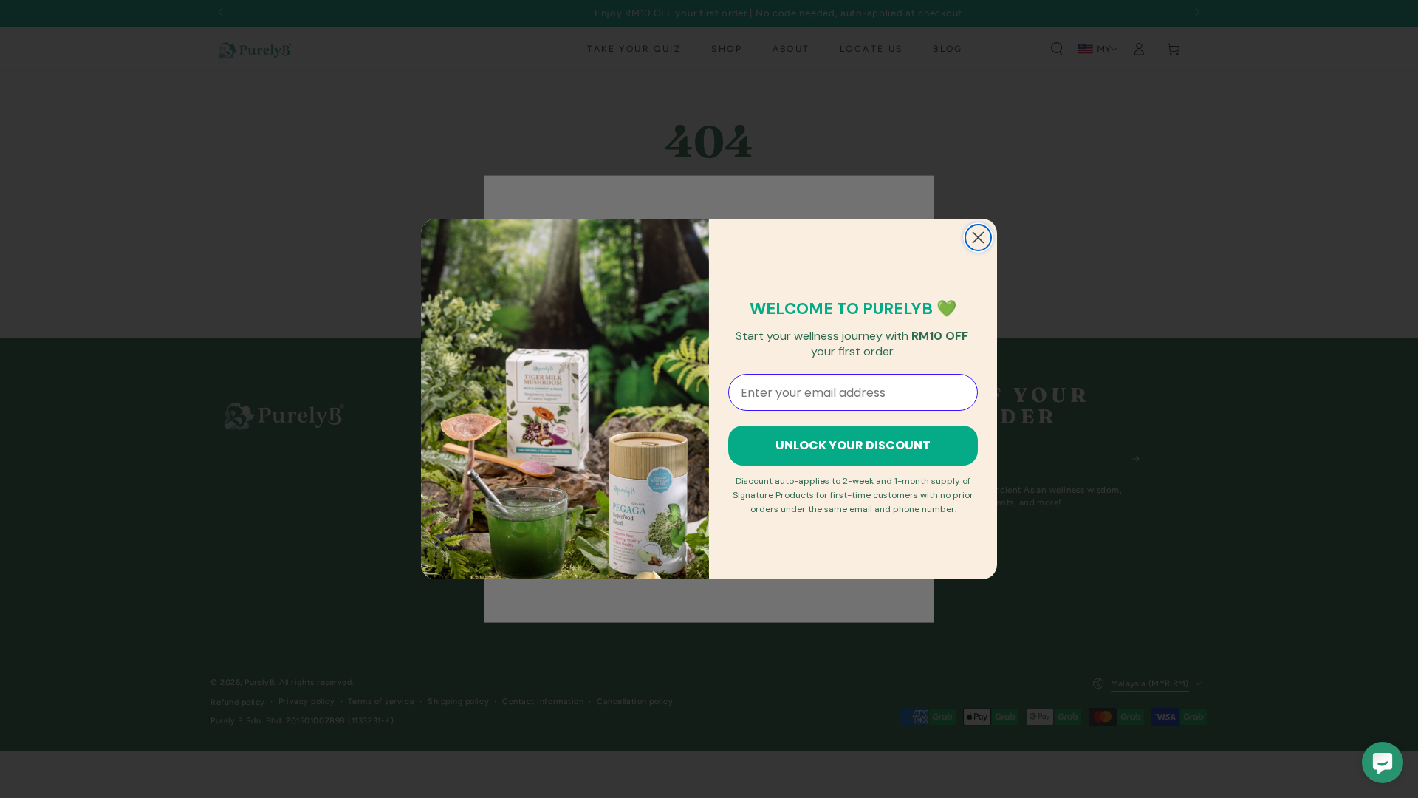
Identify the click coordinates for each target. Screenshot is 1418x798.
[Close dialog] (978, 237)
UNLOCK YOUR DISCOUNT (853, 445)
